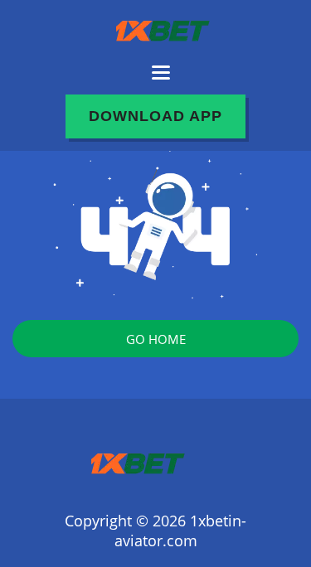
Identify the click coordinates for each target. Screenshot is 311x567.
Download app (155, 116)
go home (156, 339)
